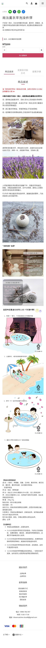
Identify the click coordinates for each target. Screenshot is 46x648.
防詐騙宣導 (23, 597)
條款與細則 (23, 594)
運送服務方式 (23, 588)
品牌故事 (23, 573)
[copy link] (23, 11)
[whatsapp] (19, 11)
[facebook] (14, 11)
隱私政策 (23, 599)
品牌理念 (23, 576)
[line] (10, 11)
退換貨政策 (23, 591)
